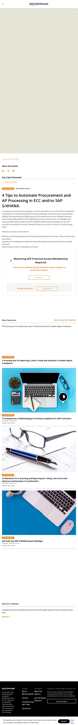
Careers (25, 698)
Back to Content (11, 159)
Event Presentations (22, 188)
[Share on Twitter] (8, 170)
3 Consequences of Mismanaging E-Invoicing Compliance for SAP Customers (36, 418)
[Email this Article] (14, 170)
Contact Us (26, 708)
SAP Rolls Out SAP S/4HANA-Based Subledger (22, 541)
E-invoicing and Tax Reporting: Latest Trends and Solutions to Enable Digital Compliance (37, 361)
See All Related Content (65, 320)
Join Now (38, 277)
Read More (72, 721)
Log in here (46, 289)
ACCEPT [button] (64, 721)
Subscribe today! (61, 701)
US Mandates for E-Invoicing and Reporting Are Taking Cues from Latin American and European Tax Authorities (34, 479)
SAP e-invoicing (11, 182)
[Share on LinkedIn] (3, 170)
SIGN (5, 617)
